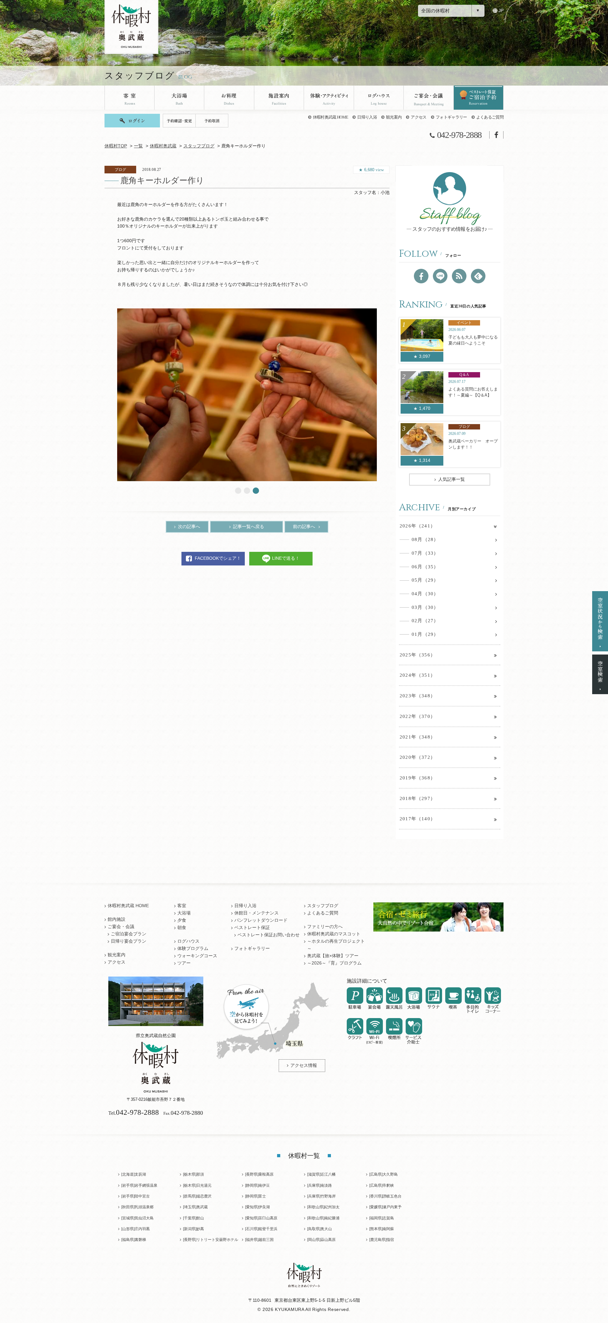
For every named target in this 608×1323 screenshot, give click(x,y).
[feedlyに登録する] (478, 276)
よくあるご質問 (490, 117)
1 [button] (238, 490)
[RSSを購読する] (459, 276)
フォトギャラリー (451, 117)
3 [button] (256, 490)
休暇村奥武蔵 (163, 146)
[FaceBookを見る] (421, 276)
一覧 (138, 146)
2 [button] (247, 490)
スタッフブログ (198, 146)
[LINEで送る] (440, 276)
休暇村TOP (115, 146)
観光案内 (394, 117)
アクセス (418, 117)
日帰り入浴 (367, 117)
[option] (247, 394)
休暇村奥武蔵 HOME (330, 117)
